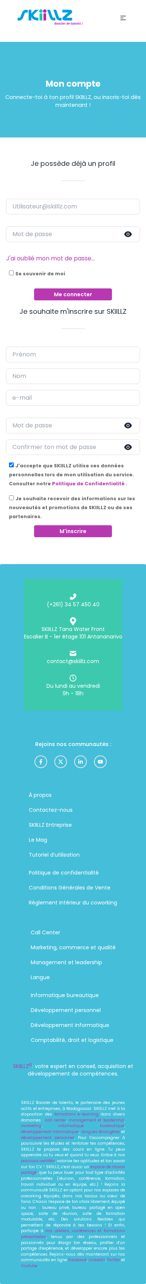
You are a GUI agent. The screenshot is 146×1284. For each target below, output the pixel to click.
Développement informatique (70, 1025)
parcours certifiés (38, 1161)
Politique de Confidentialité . (89, 483)
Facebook (78, 1260)
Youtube (29, 1266)
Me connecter (73, 294)
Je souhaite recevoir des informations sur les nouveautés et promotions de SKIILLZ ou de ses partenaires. (72, 507)
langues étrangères (101, 1132)
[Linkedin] (80, 761)
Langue (40, 977)
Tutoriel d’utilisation (54, 854)
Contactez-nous (51, 810)
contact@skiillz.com (73, 661)
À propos (40, 795)
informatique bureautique (91, 1126)
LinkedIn (97, 1260)
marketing (31, 1126)
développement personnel (47, 1138)
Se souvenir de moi (40, 273)
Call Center (45, 932)
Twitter (114, 1260)
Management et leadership (66, 962)
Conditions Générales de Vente (69, 887)
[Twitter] (60, 761)
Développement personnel (66, 1010)
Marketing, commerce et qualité (73, 947)
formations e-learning (76, 1114)
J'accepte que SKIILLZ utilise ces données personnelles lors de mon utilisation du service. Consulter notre (71, 474)
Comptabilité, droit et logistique (72, 1040)
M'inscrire (73, 531)
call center (54, 1120)
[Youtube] (100, 761)
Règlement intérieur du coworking (73, 902)
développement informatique (50, 1132)
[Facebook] (40, 761)
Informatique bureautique (65, 995)
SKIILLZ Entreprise (50, 825)
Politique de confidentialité (64, 872)
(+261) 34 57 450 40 (73, 604)
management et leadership (96, 1120)
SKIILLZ (22, 1066)
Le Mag (38, 840)
